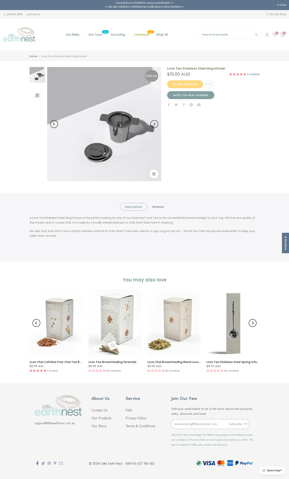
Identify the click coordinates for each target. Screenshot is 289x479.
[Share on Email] (199, 105)
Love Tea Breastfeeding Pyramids (112, 362)
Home (33, 56)
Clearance (143, 34)
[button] (238, 74)
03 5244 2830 (15, 14)
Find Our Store (278, 14)
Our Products (101, 418)
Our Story (98, 426)
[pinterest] (55, 463)
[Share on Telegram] (191, 105)
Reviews (158, 207)
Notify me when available (190, 95)
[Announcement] (144, 5)
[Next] (154, 124)
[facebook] (37, 463)
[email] (61, 463)
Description (133, 207)
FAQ (129, 410)
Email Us (35, 14)
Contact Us (99, 410)
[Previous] (54, 124)
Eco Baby (73, 34)
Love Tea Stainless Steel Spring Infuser (233, 362)
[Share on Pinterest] (184, 105)
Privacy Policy (136, 418)
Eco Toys (98, 34)
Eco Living (118, 34)
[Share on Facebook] (169, 105)
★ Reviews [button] (286, 243)
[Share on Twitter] (176, 105)
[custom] (43, 463)
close (8, 5)
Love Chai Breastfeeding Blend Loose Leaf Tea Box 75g (186, 362)
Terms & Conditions (140, 426)
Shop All (162, 34)
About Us (100, 398)
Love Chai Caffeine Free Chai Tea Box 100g (59, 362)
